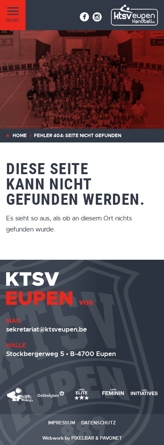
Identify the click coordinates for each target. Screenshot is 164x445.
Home (20, 136)
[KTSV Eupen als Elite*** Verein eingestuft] (20, 395)
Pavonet (111, 438)
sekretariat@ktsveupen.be (46, 329)
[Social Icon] (84, 16)
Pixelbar (82, 438)
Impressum (61, 423)
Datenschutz (98, 423)
